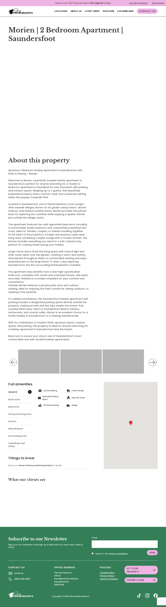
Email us (19, 573)
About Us (76, 11)
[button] (19, 99)
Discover (108, 11)
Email (94, 537)
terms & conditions (118, 553)
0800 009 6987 (22, 578)
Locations (60, 11)
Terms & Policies (109, 578)
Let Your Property (138, 3)
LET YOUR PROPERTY (133, 570)
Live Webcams (125, 11)
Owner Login (135, 580)
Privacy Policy (107, 575)
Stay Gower (158, 3)
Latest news (92, 11)
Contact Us (147, 11)
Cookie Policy (107, 572)
